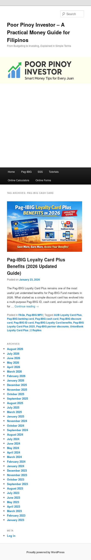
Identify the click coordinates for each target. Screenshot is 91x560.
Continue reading (27, 306)
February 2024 (16, 461)
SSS (40, 171)
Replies (35, 330)
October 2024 (15, 425)
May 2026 (13, 362)
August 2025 (15, 403)
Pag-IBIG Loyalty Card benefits (53, 322)
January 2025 (15, 416)
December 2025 (17, 385)
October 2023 (15, 479)
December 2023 (17, 470)
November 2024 (17, 421)
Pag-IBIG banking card (20, 319)
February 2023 (16, 515)
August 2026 (15, 349)
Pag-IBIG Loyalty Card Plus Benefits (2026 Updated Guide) (36, 266)
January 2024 (15, 466)
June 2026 (13, 358)
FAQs (21, 315)
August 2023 (15, 488)
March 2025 (14, 412)
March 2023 (14, 511)
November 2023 (17, 475)
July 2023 (13, 493)
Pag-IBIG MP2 (34, 315)
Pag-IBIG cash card (46, 319)
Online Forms (43, 180)
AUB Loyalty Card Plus (68, 315)
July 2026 (13, 353)
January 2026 (15, 380)
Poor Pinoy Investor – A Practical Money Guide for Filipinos (38, 32)
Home (11, 171)
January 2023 (15, 520)
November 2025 (17, 389)
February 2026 (16, 376)
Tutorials (54, 171)
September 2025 (17, 398)
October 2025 (15, 394)
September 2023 (17, 484)
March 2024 (14, 457)
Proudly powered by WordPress (45, 552)
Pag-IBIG (26, 171)
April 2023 (13, 506)
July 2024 (13, 439)
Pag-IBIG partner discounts (52, 326)
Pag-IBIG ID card (24, 322)
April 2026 (13, 367)
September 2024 (17, 430)
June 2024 (13, 443)
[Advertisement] (45, 125)
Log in (11, 536)
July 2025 (13, 407)
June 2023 (13, 497)
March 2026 (14, 371)
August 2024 (15, 434)
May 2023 (13, 502)
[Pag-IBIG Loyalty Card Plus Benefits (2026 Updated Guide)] (44, 251)
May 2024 (13, 448)
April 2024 (13, 452)
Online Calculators (18, 180)
